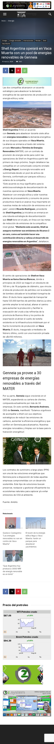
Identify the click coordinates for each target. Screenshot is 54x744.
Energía (11, 21)
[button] (4, 14)
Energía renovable (15, 41)
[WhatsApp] (24, 70)
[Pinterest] (18, 70)
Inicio (4, 21)
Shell (44, 41)
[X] (12, 70)
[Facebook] (5, 70)
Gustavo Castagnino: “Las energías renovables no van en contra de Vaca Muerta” (12, 538)
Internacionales (28, 41)
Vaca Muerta (6, 44)
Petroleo (38, 41)
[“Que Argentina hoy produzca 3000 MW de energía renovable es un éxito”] (13, 556)
